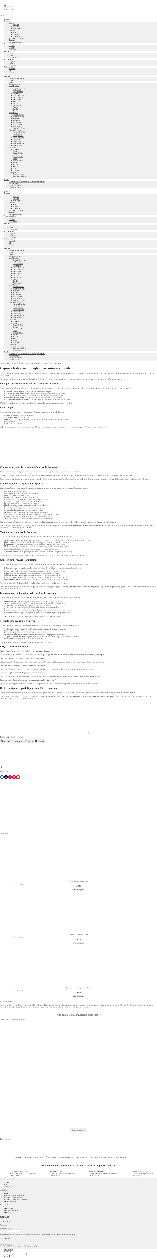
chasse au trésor (67, 1005)
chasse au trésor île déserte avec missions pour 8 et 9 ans (85, 526)
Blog (6, 1184)
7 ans (15, 1005)
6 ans (10, 1005)
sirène (73, 1007)
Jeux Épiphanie (18, 136)
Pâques (15, 34)
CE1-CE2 (12, 72)
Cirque (15, 151)
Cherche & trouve (19, 88)
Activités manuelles (15, 185)
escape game (109, 1005)
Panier (7, 1256)
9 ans (24, 1005)
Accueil (7, 19)
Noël (14, 32)
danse (88, 1005)
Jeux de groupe (14, 184)
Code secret (17, 90)
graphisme (16, 120)
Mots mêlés (17, 101)
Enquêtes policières (19, 176)
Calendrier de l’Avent (16, 38)
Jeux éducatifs (13, 113)
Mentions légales (10, 1201)
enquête (101, 1005)
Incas (140, 1005)
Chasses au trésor (10, 44)
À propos (7, 1182)
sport (77, 1007)
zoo (90, 1007)
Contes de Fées (18, 153)
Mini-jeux (12, 80)
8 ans (19, 1005)
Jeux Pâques (17, 141)
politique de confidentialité (66, 1234)
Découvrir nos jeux (78, 1130)
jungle (18, 1007)
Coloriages (12, 147)
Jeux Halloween (18, 138)
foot (124, 1005)
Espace (15, 155)
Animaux (16, 149)
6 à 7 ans (16, 27)
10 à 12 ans (12, 65)
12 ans (39, 1005)
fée (128, 1005)
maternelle (12, 69)
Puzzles (15, 107)
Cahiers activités (9, 67)
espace (116, 1005)
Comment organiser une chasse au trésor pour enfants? (27, 182)
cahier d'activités (48, 1005)
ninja (46, 1007)
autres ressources (18, 115)
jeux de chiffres (18, 124)
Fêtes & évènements (15, 130)
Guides (6, 180)
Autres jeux (17, 111)
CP (10, 71)
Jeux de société (18, 92)
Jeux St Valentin (18, 143)
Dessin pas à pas (18, 95)
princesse (61, 1007)
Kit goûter (12, 40)
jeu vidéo (12, 1007)
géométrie (16, 118)
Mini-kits (7, 76)
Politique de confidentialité (13, 1197)
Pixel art (15, 103)
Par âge (11, 23)
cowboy (83, 1005)
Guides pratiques (12, 363)
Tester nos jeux (9, 1186)
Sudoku (15, 109)
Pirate (15, 162)
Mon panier (8, 1212)
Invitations (12, 172)
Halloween (16, 36)
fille (121, 1005)
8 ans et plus (17, 28)
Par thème (12, 30)
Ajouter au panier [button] (78, 890)
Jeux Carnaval (17, 134)
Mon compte (8, 6)
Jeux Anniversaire (19, 132)
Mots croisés (17, 99)
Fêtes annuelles (18, 157)
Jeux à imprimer (14, 86)
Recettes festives (14, 187)
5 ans (6, 1005)
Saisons (15, 164)
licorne (23, 1007)
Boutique (7, 21)
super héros (84, 1007)
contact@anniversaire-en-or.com (68, 1157)
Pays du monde (18, 161)
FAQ (6, 1193)
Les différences (18, 97)
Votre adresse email (7, 1228)
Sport (14, 166)
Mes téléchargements (11, 1210)
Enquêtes (7, 51)
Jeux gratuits (8, 82)
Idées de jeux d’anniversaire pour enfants (33, 363)
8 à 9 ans (12, 63)
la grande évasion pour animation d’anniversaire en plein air (77, 587)
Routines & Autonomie (16, 78)
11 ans (34, 1005)
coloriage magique (19, 117)
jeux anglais (17, 122)
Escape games (9, 59)
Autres (15, 168)
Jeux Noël (16, 139)
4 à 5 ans (16, 25)
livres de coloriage (32, 1007)
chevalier (76, 1005)
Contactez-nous (5, 1221)
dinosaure (94, 1005)
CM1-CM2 (12, 74)
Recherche (7, 1252)
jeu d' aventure (148, 1005)
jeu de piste (4, 1007)
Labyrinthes (17, 94)
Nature (15, 159)
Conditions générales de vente (14, 1195)
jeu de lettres (17, 126)
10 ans (29, 1005)
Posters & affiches (19, 128)
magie (42, 1007)
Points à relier (17, 105)
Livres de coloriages (15, 42)
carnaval (58, 1005)
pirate (55, 1007)
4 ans (2, 1005)
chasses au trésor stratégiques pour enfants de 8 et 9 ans (93, 696)
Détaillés (16, 170)
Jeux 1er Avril (17, 145)
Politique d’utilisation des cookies (15, 1199)
